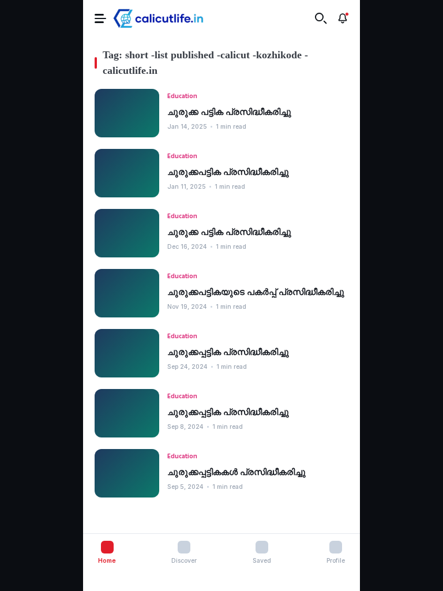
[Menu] (100, 18)
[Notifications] (342, 18)
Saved (262, 560)
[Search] (320, 18)
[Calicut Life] (158, 18)
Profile (335, 560)
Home (107, 560)
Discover (184, 560)
